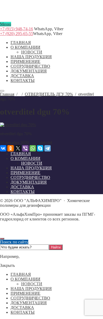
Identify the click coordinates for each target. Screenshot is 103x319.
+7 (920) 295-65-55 (16, 33)
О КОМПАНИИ (25, 279)
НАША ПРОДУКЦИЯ (31, 288)
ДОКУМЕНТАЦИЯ (29, 303)
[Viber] (25, 148)
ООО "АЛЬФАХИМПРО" (51, 19)
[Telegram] (47, 148)
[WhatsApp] (33, 148)
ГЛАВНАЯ (21, 274)
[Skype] (40, 148)
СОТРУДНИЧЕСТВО (30, 298)
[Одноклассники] (10, 148)
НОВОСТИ (31, 284)
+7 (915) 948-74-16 (16, 29)
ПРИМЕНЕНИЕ (25, 293)
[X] (18, 148)
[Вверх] (2, 238)
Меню (5, 24)
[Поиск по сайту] (2, 91)
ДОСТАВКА (22, 307)
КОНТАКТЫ (23, 312)
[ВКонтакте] (3, 148)
